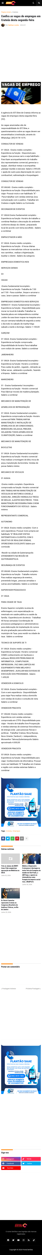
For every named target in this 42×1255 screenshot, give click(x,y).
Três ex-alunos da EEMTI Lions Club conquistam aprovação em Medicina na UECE (10, 869)
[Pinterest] (17, 839)
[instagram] (24, 1240)
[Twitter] (8, 839)
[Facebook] (3, 839)
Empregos (16, 831)
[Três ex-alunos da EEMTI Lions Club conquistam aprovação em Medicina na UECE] (10, 859)
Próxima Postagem (33, 989)
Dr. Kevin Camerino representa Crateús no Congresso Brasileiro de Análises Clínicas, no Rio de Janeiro (9, 905)
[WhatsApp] (12, 839)
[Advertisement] (21, 940)
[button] (2, 3)
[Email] (22, 839)
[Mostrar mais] (26, 839)
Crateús (15, 12)
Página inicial (6, 12)
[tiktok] (34, 1240)
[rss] (29, 1240)
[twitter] (13, 1240)
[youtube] (18, 1240)
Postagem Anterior (9, 989)
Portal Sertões (28, 1250)
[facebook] (8, 1240)
